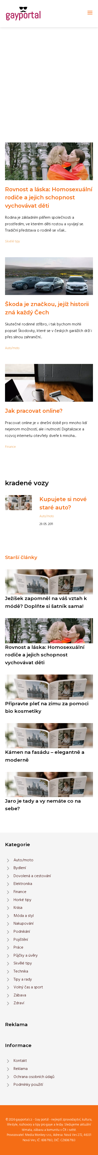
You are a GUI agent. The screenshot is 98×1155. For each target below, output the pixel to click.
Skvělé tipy (12, 241)
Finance (10, 447)
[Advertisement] (49, 79)
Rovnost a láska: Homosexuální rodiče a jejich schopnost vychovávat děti (48, 197)
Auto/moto (12, 348)
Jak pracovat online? (34, 410)
